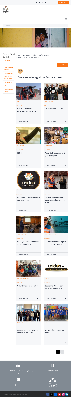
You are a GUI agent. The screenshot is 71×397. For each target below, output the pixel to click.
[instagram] (42, 2)
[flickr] (36, 2)
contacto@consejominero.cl (18, 385)
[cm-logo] (6, 7)
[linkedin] (45, 2)
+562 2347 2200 (53, 371)
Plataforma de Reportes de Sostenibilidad (8, 76)
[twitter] (33, 2)
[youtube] (39, 2)
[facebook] (31, 2)
